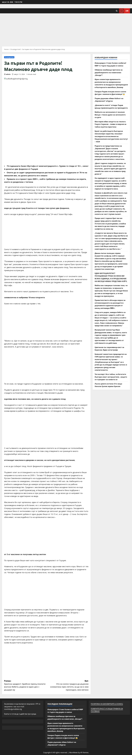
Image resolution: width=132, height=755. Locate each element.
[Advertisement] (66, 28)
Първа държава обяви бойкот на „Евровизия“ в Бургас (109, 99)
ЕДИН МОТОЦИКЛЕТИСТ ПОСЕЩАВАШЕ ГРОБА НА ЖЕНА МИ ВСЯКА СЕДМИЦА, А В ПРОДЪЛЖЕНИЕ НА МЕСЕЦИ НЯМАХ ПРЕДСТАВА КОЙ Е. (111, 277)
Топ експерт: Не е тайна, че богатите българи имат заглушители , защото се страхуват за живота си (111, 377)
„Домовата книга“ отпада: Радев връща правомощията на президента (111, 106)
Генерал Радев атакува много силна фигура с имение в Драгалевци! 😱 (110, 92)
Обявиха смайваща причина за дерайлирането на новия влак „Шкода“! (109, 72)
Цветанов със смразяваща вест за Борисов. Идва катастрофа (109, 348)
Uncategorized (9, 57)
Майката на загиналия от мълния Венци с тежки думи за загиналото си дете (110, 115)
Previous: (24, 685)
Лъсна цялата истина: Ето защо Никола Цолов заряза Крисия (108, 385)
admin (8, 74)
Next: (69, 685)
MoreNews (73, 752)
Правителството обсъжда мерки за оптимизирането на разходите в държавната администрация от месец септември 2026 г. (110, 304)
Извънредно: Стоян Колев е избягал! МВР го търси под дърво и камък (110, 64)
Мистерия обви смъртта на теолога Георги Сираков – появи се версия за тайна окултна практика (110, 124)
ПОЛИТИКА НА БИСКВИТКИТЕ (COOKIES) (107, 704)
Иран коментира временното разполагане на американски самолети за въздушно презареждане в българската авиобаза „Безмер (111, 83)
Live (127, 11)
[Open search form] (116, 11)
